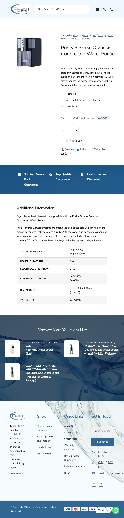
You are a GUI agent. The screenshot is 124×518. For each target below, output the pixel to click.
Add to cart (76, 140)
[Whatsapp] (115, 510)
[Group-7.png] (17, 473)
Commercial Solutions (84, 35)
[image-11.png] (17, 413)
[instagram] (101, 484)
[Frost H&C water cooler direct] (12, 344)
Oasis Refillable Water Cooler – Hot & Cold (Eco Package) (101, 351)
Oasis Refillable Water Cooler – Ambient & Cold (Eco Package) (42, 376)
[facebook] (94, 484)
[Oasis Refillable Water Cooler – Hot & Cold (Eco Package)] (71, 344)
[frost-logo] (20, 5)
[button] (50, 31)
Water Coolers (109, 345)
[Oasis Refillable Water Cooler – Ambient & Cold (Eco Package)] (12, 367)
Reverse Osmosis (81, 38)
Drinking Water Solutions (37, 342)
